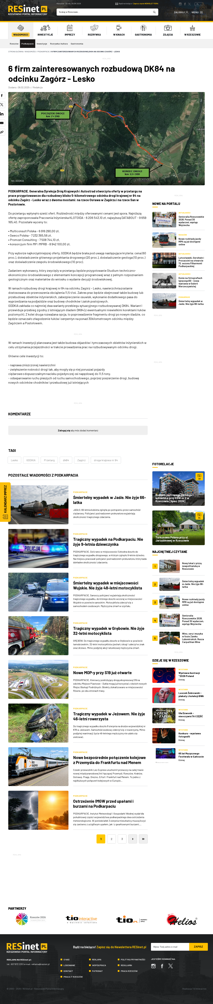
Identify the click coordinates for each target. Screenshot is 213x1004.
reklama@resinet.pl (40, 964)
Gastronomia (77, 43)
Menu (195, 12)
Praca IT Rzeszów (73, 976)
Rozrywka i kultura (59, 43)
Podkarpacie (28, 43)
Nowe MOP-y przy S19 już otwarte (102, 672)
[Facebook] (164, 967)
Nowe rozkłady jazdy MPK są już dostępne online (190, 241)
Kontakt (68, 971)
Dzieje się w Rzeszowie (170, 660)
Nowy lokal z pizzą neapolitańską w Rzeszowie (192, 566)
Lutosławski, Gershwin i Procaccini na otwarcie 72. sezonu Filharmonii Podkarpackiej (191, 262)
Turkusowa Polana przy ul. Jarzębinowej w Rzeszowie (172, 539)
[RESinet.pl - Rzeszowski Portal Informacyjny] (27, 14)
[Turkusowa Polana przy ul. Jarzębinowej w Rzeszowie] (178, 527)
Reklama (96, 959)
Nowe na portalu (166, 203)
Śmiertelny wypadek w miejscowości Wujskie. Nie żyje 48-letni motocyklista (107, 585)
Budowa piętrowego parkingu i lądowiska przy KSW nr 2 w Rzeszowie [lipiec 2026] (174, 498)
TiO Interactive (199, 988)
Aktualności (184, 213)
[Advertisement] (178, 336)
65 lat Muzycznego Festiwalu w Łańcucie (191, 755)
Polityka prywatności (133, 959)
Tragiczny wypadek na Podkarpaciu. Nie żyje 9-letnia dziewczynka (108, 542)
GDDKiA (31, 460)
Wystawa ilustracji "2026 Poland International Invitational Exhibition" (192, 677)
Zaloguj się (64, 430)
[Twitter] (172, 967)
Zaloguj (179, 12)
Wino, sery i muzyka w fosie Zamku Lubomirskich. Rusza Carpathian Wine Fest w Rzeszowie (193, 639)
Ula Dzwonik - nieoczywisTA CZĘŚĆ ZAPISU (191, 716)
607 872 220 (17, 964)
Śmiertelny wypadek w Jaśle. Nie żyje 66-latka (191, 302)
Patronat (97, 971)
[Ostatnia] (143, 838)
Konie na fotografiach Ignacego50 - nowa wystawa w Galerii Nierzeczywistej (190, 282)
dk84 (66, 460)
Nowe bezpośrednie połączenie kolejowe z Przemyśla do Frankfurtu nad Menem (109, 760)
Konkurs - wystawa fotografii (190, 735)
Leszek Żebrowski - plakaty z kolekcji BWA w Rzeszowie (191, 696)
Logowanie (69, 965)
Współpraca (99, 965)
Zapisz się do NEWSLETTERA (145, 3)
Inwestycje (42, 43)
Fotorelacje (163, 464)
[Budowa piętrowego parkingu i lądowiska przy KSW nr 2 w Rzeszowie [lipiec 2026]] (178, 488)
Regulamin (126, 965)
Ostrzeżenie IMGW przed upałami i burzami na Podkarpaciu (103, 803)
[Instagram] (155, 967)
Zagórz (81, 460)
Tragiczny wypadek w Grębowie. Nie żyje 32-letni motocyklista (108, 631)
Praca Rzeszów (129, 971)
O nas (67, 959)
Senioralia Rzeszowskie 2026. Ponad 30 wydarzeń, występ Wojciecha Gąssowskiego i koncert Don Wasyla (193, 622)
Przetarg (49, 460)
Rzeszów (14, 43)
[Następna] (132, 838)
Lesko (14, 460)
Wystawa (183, 669)
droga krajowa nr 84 (106, 460)
